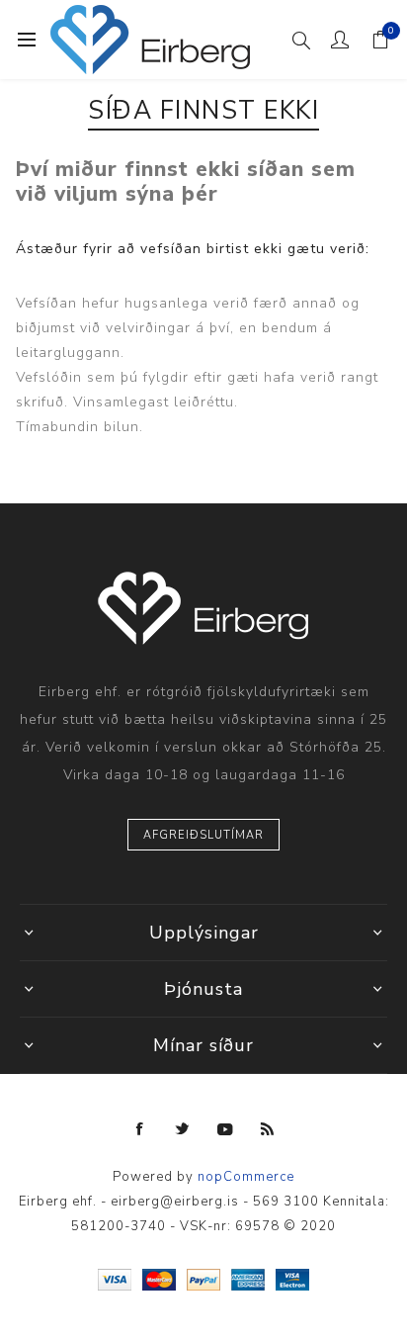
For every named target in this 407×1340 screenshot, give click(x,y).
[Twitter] (183, 1129)
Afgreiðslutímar (203, 835)
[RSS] (268, 1129)
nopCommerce (246, 1177)
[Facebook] (140, 1129)
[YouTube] (225, 1129)
